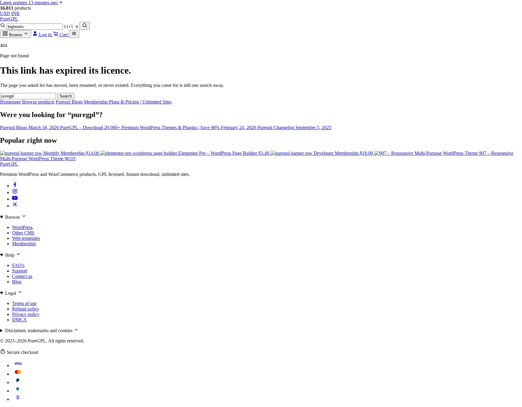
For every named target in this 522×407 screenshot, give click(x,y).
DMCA (19, 319)
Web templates (26, 238)
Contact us (22, 276)
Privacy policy (26, 314)
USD (5, 13)
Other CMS (23, 232)
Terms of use (24, 303)
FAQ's (18, 265)
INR (15, 13)
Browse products (38, 101)
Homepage (10, 101)
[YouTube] (15, 199)
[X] (15, 205)
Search (66, 96)
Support (19, 270)
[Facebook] (15, 185)
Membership (24, 243)
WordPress (22, 227)
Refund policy (25, 308)
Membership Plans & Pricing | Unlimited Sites (128, 101)
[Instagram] (15, 192)
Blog (16, 281)
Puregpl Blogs (69, 101)
